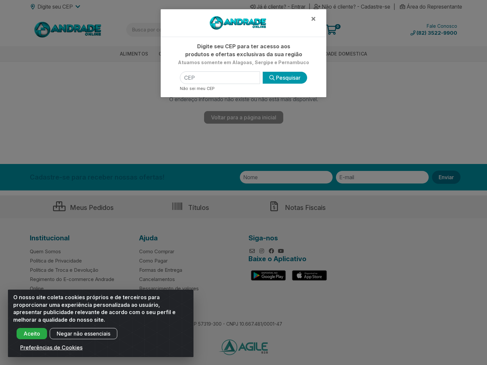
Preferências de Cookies (51, 347)
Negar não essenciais (83, 333)
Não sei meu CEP (197, 88)
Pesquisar (287, 77)
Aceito (32, 333)
